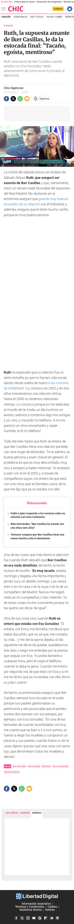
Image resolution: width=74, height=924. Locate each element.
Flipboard (45, 918)
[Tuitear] (13, 98)
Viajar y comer (54, 17)
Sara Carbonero (61, 766)
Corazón (5, 17)
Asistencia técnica (30, 909)
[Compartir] (6, 98)
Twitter (22, 918)
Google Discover (39, 918)
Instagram (28, 918)
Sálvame (46, 766)
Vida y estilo (36, 17)
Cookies (52, 906)
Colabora (58, 8)
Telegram (51, 918)
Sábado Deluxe (11, 772)
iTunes (57, 918)
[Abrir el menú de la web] (4, 9)
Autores (50, 909)
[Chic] (16, 9)
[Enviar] (20, 98)
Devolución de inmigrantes (49, 2)
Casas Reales (20, 17)
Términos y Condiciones (29, 906)
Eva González (19, 766)
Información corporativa (36, 903)
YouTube (33, 918)
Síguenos (44, 98)
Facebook (16, 918)
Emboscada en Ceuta (24, 2)
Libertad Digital (37, 896)
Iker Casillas (34, 766)
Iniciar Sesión (69, 8)
